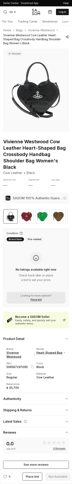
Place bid (36, 299)
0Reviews (59, 448)
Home (7, 30)
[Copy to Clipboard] (32, 366)
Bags (19, 30)
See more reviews (36, 464)
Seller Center (11, 3)
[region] (36, 90)
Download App (29, 3)
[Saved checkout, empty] (50, 12)
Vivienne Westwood (41, 30)
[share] (67, 37)
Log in (62, 11)
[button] (5, 12)
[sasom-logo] (36, 12)
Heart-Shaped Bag (49, 352)
